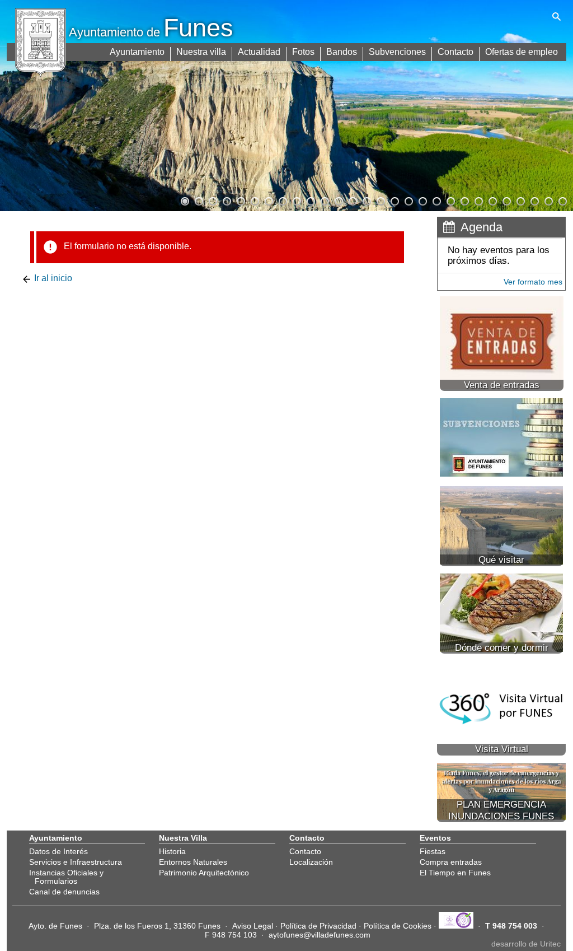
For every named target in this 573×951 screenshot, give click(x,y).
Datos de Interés (58, 851)
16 (394, 200)
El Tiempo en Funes (455, 872)
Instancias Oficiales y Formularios (66, 876)
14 (366, 200)
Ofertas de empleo (521, 52)
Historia (172, 851)
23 (491, 200)
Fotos (303, 52)
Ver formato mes (533, 281)
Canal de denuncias (64, 891)
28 (561, 200)
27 (547, 200)
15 (380, 200)
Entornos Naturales (193, 861)
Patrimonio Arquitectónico (204, 872)
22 (477, 200)
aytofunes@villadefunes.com (319, 934)
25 (519, 200)
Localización (311, 861)
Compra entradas (451, 861)
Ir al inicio (52, 278)
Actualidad (259, 52)
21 (463, 200)
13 (352, 200)
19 (436, 200)
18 (422, 200)
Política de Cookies (397, 925)
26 (533, 200)
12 (338, 200)
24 (505, 200)
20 (449, 200)
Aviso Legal (252, 925)
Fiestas (432, 851)
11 (324, 200)
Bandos (341, 52)
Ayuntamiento (137, 52)
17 (408, 200)
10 (310, 200)
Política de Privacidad (318, 925)
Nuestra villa (201, 52)
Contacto (455, 52)
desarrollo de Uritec (526, 943)
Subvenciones (397, 52)
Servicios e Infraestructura (75, 861)
